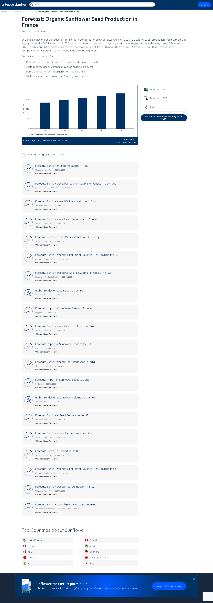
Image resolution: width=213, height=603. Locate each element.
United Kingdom (97, 557)
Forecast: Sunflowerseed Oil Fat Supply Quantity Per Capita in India (75, 469)
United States (35, 540)
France (31, 545)
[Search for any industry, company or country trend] (32, 4)
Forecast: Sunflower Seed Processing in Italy (61, 165)
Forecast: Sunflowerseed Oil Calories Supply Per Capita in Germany (75, 183)
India (30, 563)
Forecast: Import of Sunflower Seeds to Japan (63, 379)
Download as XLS (158, 89)
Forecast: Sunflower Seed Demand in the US (61, 415)
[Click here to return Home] (14, 5)
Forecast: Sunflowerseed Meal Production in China (65, 326)
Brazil (92, 545)
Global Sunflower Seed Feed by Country (59, 290)
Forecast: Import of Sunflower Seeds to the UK (63, 344)
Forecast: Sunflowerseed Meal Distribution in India (65, 362)
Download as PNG (158, 98)
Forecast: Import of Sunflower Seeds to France (63, 308)
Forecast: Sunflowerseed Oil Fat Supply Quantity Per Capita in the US (76, 255)
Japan (92, 563)
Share (153, 107)
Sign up (204, 4)
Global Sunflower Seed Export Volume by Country (65, 397)
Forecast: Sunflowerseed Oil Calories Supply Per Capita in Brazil (73, 272)
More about (164, 117)
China (31, 557)
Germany (94, 551)
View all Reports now (169, 586)
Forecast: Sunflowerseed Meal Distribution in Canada (67, 219)
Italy (30, 551)
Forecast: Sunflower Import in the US (57, 451)
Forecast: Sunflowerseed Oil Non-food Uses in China (66, 201)
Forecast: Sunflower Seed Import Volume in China (65, 433)
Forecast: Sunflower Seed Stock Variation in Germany (67, 237)
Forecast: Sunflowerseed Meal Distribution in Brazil (65, 486)
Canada (93, 540)
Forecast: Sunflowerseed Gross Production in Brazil (65, 504)
